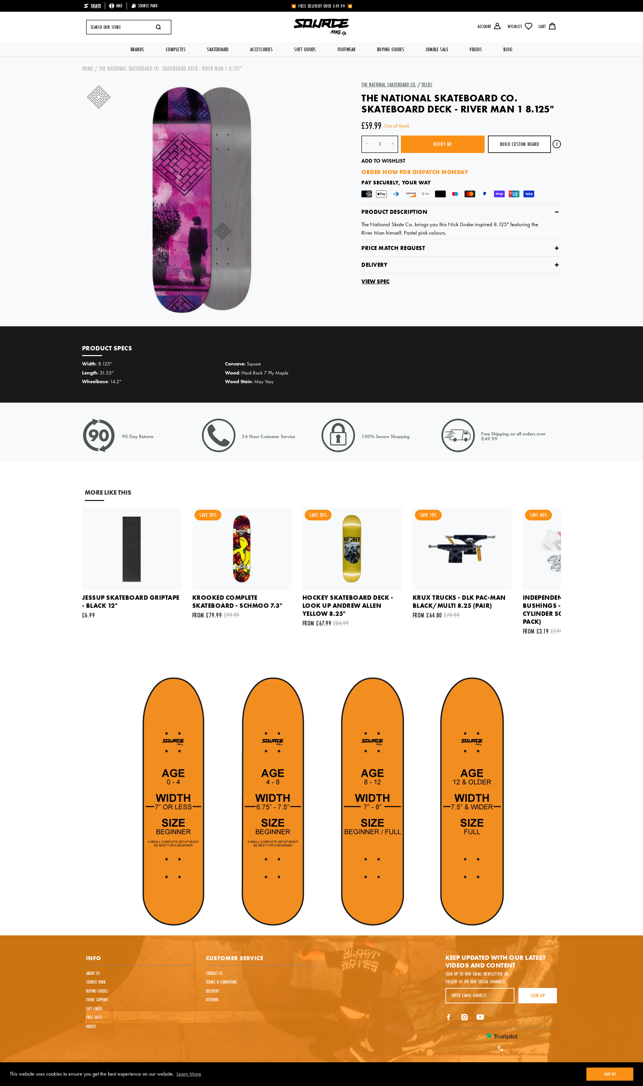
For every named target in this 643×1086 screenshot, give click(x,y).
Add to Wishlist (383, 160)
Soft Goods (305, 49)
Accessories (261, 49)
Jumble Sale (437, 49)
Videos (476, 49)
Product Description (394, 212)
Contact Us (214, 973)
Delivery (374, 264)
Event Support (97, 999)
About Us (93, 973)
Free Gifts (94, 1017)
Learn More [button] (188, 1073)
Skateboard (218, 49)
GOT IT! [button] (610, 1074)
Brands (137, 49)
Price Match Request (393, 248)
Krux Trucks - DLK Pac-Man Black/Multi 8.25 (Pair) (459, 602)
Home (87, 69)
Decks (427, 84)
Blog (507, 49)
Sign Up (537, 995)
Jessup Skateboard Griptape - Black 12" (130, 602)
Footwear (347, 49)
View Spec (375, 281)
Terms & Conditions (221, 982)
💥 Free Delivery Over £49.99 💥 (322, 6)
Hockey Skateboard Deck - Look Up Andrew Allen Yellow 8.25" (348, 606)
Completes (176, 49)
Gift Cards (94, 1008)
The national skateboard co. (388, 84)
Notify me (442, 144)
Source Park (96, 982)
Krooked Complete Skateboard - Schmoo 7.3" (237, 602)
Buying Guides (390, 49)
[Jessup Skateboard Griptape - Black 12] (131, 549)
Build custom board (519, 144)
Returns (212, 999)
